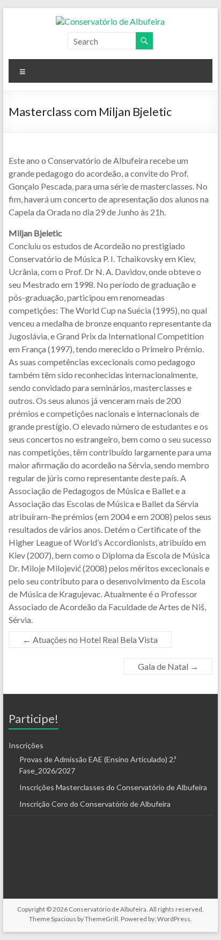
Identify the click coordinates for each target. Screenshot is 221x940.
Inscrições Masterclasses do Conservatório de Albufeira (113, 787)
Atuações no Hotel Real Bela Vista (90, 639)
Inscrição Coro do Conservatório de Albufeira (95, 803)
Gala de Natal (168, 666)
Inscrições (26, 745)
